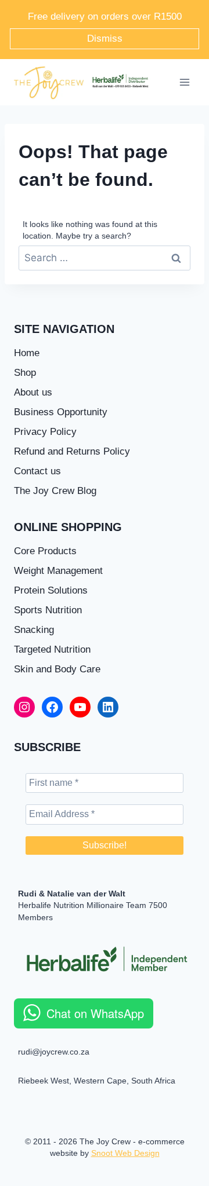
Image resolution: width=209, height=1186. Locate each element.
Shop (25, 372)
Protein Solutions (51, 590)
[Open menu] (184, 82)
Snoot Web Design (125, 1153)
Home (26, 352)
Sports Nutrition (48, 610)
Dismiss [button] (104, 38)
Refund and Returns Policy (72, 451)
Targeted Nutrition (52, 649)
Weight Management (58, 570)
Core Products (45, 551)
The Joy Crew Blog (55, 490)
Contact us (37, 471)
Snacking (34, 629)
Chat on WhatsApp (95, 1013)
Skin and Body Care (57, 669)
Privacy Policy (45, 431)
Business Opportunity (60, 412)
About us (33, 392)
